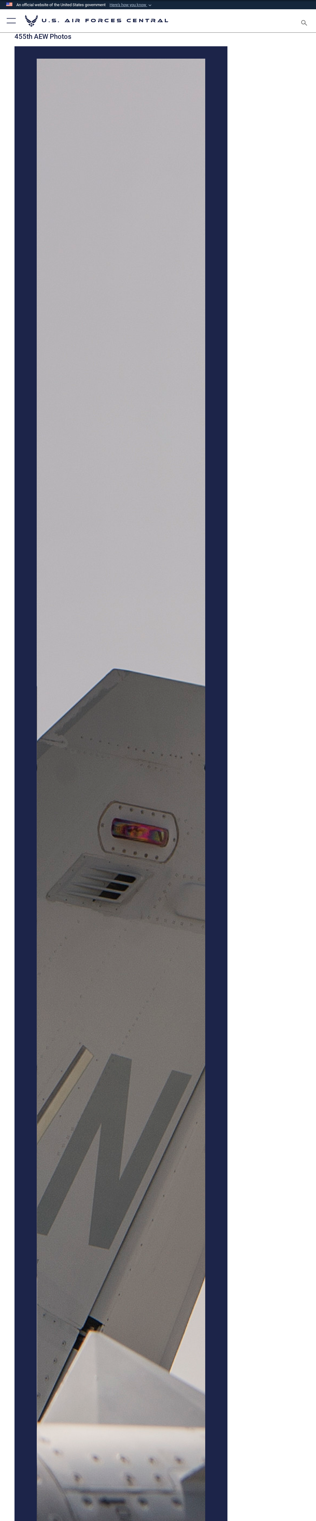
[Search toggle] (305, 20)
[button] (131, 5)
